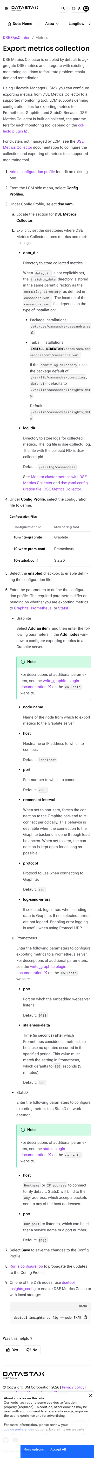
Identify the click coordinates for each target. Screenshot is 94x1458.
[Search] (63, 9)
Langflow (79, 24)
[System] (86, 9)
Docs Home (19, 23)
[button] (90, 1395)
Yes (12, 1350)
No (31, 1350)
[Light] (73, 9)
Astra (52, 24)
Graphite (21, 608)
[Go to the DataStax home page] (23, 1375)
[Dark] (80, 9)
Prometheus (41, 608)
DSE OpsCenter (16, 37)
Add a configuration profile (32, 171)
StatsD (63, 608)
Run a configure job (26, 1266)
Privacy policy (73, 1387)
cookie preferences (19, 1429)
